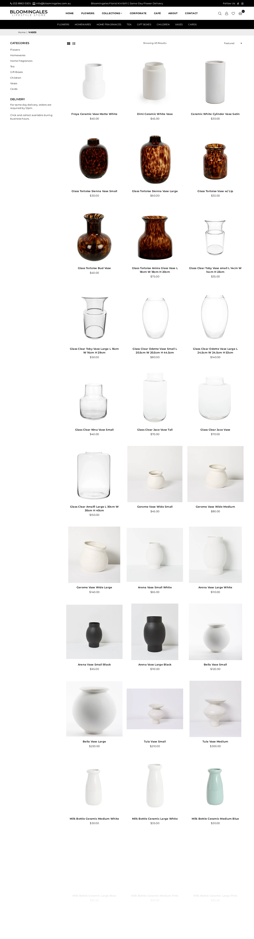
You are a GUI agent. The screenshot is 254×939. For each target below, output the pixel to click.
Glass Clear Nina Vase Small (94, 429)
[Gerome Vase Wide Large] (94, 555)
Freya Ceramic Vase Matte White (94, 114)
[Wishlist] (233, 13)
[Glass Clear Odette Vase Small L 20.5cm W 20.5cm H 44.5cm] (155, 316)
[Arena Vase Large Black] (155, 632)
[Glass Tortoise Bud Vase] (94, 235)
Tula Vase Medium (215, 741)
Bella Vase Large (94, 741)
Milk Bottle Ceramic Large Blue (94, 895)
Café (157, 13)
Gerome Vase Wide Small (155, 506)
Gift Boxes (144, 24)
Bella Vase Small (215, 664)
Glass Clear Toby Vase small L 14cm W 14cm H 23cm (215, 270)
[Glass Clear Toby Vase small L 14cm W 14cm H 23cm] (215, 235)
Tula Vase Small (155, 741)
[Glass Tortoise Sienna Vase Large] (155, 158)
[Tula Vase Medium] (215, 709)
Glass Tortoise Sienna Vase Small (94, 191)
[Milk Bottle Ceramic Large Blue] (94, 863)
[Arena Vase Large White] (215, 555)
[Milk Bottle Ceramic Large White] (155, 786)
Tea (129, 24)
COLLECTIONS (111, 13)
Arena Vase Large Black (155, 664)
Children (163, 24)
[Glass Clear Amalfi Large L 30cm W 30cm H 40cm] (94, 474)
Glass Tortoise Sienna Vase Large (155, 191)
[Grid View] (68, 43)
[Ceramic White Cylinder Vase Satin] (215, 81)
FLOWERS (87, 13)
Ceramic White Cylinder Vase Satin (215, 114)
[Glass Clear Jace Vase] (215, 397)
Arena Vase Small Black (94, 664)
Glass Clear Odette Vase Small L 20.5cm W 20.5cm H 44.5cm (155, 350)
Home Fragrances (109, 24)
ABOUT (173, 13)
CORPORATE (138, 13)
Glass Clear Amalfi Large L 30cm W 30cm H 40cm (94, 508)
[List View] (73, 43)
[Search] (219, 13)
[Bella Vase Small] (215, 632)
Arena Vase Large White (215, 587)
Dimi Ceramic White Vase (155, 114)
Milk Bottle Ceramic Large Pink (215, 895)
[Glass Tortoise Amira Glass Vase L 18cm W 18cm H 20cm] (155, 235)
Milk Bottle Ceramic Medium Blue (215, 818)
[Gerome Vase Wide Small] (155, 474)
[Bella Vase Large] (94, 709)
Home (70, 13)
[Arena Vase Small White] (155, 555)
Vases (179, 24)
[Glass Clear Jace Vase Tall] (155, 397)
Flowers (63, 24)
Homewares (83, 24)
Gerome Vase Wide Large (94, 587)
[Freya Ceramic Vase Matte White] (94, 81)
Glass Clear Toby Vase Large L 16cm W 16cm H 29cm (94, 350)
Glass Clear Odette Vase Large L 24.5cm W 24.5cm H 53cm (215, 350)
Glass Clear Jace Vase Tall (155, 429)
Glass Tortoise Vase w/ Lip (215, 191)
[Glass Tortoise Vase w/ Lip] (215, 158)
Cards (192, 24)
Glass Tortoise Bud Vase (94, 268)
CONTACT (191, 13)
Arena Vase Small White (155, 587)
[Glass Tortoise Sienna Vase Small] (94, 158)
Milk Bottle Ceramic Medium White (94, 818)
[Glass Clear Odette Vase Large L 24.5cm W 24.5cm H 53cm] (215, 316)
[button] (240, 13)
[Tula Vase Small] (155, 709)
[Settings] (226, 13)
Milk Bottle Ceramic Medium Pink (154, 895)
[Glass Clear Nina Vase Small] (94, 397)
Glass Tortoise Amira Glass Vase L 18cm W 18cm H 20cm (155, 270)
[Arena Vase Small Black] (94, 632)
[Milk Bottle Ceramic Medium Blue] (215, 786)
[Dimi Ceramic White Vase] (155, 81)
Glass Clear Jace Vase (215, 429)
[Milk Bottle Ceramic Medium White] (94, 786)
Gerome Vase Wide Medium (215, 506)
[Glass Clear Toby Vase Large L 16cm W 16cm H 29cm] (94, 316)
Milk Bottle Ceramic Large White (155, 818)
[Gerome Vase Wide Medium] (215, 474)
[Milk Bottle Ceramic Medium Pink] (155, 863)
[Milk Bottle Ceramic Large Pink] (215, 863)
